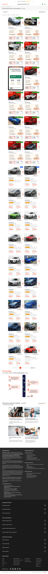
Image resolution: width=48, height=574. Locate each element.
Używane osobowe (5, 539)
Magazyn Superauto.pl (17, 558)
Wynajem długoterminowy (6, 520)
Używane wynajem (5, 551)
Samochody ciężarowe (6, 513)
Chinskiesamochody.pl (28, 561)
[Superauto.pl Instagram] (13, 569)
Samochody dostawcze (6, 509)
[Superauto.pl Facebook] (10, 569)
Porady (3, 561)
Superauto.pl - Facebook (17, 561)
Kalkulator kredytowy (16, 564)
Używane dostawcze (5, 543)
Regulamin (37, 564)
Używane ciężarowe (5, 547)
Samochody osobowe (6, 505)
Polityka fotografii (38, 561)
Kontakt (3, 558)
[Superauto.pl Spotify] (20, 569)
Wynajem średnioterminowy (7, 524)
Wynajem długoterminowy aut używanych (9, 532)
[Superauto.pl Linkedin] (17, 569)
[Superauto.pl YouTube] (15, 569)
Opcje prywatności (38, 558)
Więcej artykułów (41, 403)
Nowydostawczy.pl (27, 558)
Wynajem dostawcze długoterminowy (8, 528)
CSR (2, 564)
